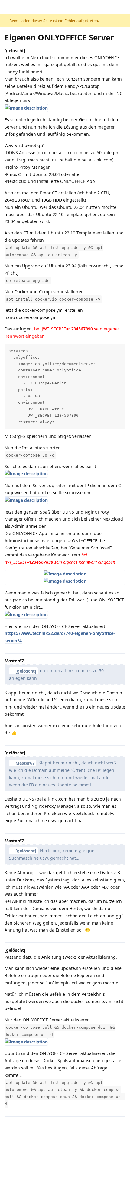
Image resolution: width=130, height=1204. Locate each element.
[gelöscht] (25, 671)
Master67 (25, 763)
